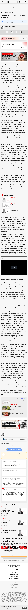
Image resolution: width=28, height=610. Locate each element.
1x (25, 47)
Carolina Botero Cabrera (10, 26)
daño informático (21, 321)
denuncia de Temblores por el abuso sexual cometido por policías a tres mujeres (14, 107)
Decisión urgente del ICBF (15, 210)
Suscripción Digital (14, 576)
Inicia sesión (4, 555)
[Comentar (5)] (16, 32)
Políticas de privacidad (14, 585)
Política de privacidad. (21, 560)
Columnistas (12, 197)
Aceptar (24, 607)
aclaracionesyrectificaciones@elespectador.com (14, 597)
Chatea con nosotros (15, 578)
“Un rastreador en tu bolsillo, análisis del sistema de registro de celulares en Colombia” (14, 146)
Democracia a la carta (14, 198)
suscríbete (10, 555)
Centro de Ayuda (14, 587)
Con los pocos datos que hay (9, 120)
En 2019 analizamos (6, 175)
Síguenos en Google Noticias (15, 449)
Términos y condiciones (14, 584)
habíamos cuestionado (19, 160)
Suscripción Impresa (14, 574)
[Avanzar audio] (23, 48)
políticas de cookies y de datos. (11, 608)
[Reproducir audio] (3, 46)
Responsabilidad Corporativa (14, 582)
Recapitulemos (5, 302)
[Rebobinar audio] (21, 48)
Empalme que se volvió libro (15, 204)
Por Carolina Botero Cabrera (11, 433)
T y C (12, 560)
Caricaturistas (12, 203)
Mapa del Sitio (14, 572)
